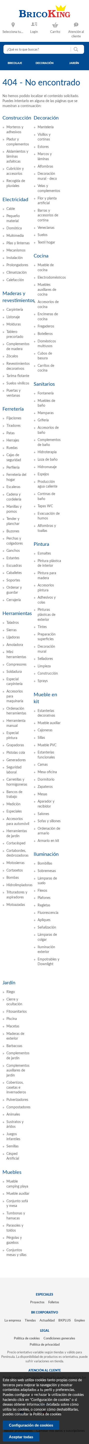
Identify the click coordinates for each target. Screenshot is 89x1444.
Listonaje (13, 317)
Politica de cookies (47, 1414)
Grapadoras (15, 745)
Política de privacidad (45, 1344)
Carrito (55, 31)
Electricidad (15, 199)
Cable (10, 209)
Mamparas (46, 413)
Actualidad (47, 1320)
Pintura (41, 544)
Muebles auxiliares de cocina (47, 289)
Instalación (14, 258)
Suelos (42, 235)
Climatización (16, 272)
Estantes (12, 558)
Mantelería (46, 127)
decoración (45, 63)
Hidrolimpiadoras (19, 885)
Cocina (41, 255)
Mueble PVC (47, 745)
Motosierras (15, 863)
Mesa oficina (47, 772)
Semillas (12, 1146)
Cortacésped (15, 843)
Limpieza (44, 666)
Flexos (42, 890)
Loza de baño (48, 459)
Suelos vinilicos (17, 383)
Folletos (53, 1302)
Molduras (13, 324)
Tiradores (13, 426)
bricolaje (15, 63)
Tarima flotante (17, 376)
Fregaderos (46, 326)
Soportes (13, 580)
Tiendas (30, 1320)
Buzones (12, 531)
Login (34, 31)
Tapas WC (45, 506)
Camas (43, 764)
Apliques (44, 920)
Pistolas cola (15, 752)
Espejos (43, 474)
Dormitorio (46, 779)
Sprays (43, 681)
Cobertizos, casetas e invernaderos (16, 1087)
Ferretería (13, 409)
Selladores (45, 659)
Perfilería (13, 467)
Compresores (16, 664)
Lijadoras (13, 637)
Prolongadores (17, 265)
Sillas (41, 738)
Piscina (11, 1019)
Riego (10, 992)
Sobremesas (47, 871)
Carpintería (14, 310)
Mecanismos (15, 250)
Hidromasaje (47, 467)
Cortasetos (14, 870)
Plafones (44, 898)
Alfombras (45, 166)
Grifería (43, 420)
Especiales (14, 811)
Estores (43, 147)
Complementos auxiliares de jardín (17, 1070)
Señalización (47, 927)
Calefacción (15, 280)
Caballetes (14, 573)
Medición (13, 804)
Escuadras (14, 565)
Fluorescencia (48, 913)
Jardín (8, 982)
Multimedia (15, 236)
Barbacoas (14, 1046)
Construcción (16, 118)
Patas (10, 433)
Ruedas (12, 448)
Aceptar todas (21, 1437)
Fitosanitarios (16, 1011)
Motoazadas (15, 905)
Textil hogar (46, 242)
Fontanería (46, 393)
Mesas (42, 794)
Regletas (44, 905)
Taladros (12, 623)
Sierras (11, 630)
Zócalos (12, 356)
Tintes (42, 627)
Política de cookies (27, 1338)
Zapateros (45, 787)
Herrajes (12, 440)
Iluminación (46, 854)
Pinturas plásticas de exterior (46, 614)
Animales (13, 1114)
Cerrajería (13, 600)
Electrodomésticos (52, 277)
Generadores (16, 760)
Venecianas (46, 228)
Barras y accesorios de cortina (48, 215)
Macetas (12, 1026)
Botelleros (45, 334)
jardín (74, 63)
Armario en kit (48, 841)
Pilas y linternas (18, 243)
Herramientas (17, 613)
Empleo (79, 1320)
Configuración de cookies (31, 1425)
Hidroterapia (47, 452)
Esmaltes (44, 553)
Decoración (46, 118)
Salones (43, 814)
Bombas (12, 877)
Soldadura (14, 672)
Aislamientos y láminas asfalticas (17, 156)
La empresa (12, 1320)
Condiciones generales (59, 1338)
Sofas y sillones (49, 821)
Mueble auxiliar (49, 723)
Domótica (14, 228)
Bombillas (45, 863)
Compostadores (18, 1107)
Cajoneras (45, 730)
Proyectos (37, 1302)
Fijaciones (13, 418)
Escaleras (13, 487)
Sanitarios (44, 384)
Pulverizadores (17, 1100)
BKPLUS (64, 1320)
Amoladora (14, 645)
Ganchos (13, 551)
